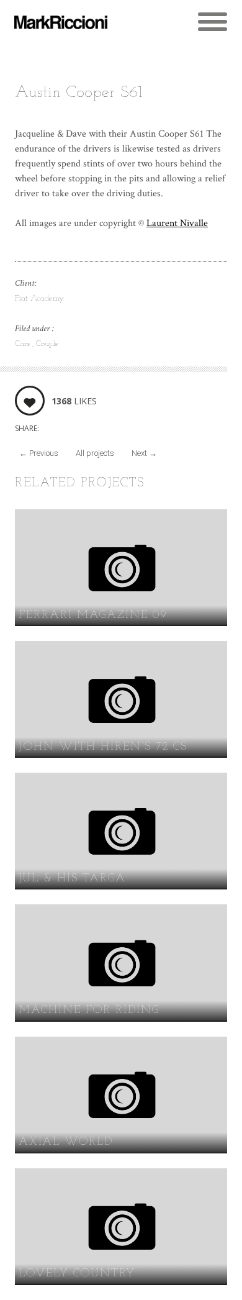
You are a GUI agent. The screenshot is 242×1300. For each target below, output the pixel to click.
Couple (47, 343)
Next (144, 453)
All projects (95, 453)
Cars (23, 343)
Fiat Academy (39, 298)
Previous (38, 453)
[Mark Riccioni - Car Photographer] (60, 22)
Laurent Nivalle (177, 223)
